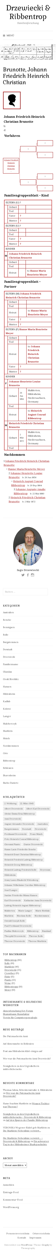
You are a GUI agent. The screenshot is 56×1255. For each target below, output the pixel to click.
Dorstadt (7, 649)
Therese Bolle (36, 936)
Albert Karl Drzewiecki (37, 808)
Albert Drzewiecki (13, 808)
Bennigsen (9, 627)
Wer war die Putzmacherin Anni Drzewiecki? (27, 1058)
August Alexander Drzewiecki (19, 824)
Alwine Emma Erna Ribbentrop (19, 813)
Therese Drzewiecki (14, 941)
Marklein (8, 731)
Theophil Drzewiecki (14, 936)
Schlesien (8, 768)
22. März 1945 (27, 803)
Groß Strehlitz (11, 679)
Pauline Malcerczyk (14, 931)
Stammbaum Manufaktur (16, 1014)
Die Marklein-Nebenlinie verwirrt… (22, 1130)
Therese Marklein (37, 941)
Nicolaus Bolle (24, 915)
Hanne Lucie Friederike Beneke (20, 849)
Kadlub (6, 701)
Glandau (7, 671)
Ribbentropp (11, 986)
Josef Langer (10, 890)
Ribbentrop (9, 760)
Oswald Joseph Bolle (14, 920)
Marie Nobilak (43, 910)
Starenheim (9, 775)
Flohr (7, 976)
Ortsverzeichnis (41, 1233)
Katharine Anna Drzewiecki (37, 900)
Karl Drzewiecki (12, 900)
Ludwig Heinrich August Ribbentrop (22, 905)
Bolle (5, 634)
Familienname (10, 664)
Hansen (7, 686)
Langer (7, 716)
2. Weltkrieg (10, 803)
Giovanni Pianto (12, 844)
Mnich (6, 738)
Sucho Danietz (10, 782)
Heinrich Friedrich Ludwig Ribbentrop (23, 859)
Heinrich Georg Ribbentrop (18, 864)
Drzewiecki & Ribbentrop (28, 12)
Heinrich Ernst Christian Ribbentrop (22, 854)
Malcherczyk (10, 723)
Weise (7, 983)
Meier (7, 989)
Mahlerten (9, 910)
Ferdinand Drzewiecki (15, 834)
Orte (5, 753)
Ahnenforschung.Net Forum (18, 1010)
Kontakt (21, 1237)
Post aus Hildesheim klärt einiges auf (22, 1051)
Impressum (35, 1237)
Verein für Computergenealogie (20, 1017)
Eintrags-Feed (11, 1192)
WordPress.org (11, 1207)
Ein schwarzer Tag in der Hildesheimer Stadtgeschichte (26, 1143)
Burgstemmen (10, 642)
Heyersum (45, 869)
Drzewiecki (9, 656)
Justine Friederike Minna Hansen (20, 895)
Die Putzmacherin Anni (15, 1036)
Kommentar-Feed (13, 1199)
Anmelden (8, 1184)
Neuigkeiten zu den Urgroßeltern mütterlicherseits (21, 1068)
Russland (46, 931)
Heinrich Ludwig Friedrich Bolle (20, 869)
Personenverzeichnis (17, 1233)
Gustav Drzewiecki (33, 844)
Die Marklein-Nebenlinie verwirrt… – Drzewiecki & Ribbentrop (23, 1140)
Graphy (45, 1245)
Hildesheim (9, 693)
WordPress (26, 1245)
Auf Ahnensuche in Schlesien (18, 1043)
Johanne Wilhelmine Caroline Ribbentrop (24, 885)
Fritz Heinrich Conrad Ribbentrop (21, 839)
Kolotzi (7, 708)
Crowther (9, 973)
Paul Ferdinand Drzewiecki (17, 926)
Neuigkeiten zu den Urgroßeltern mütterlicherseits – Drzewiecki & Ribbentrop (27, 1116)
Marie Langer (25, 910)
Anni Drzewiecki (12, 818)
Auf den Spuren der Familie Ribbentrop (27, 1120)
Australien (8, 612)
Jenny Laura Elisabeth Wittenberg (21, 880)
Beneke (7, 619)
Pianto (7, 980)
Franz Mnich (36, 834)
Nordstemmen (11, 745)
